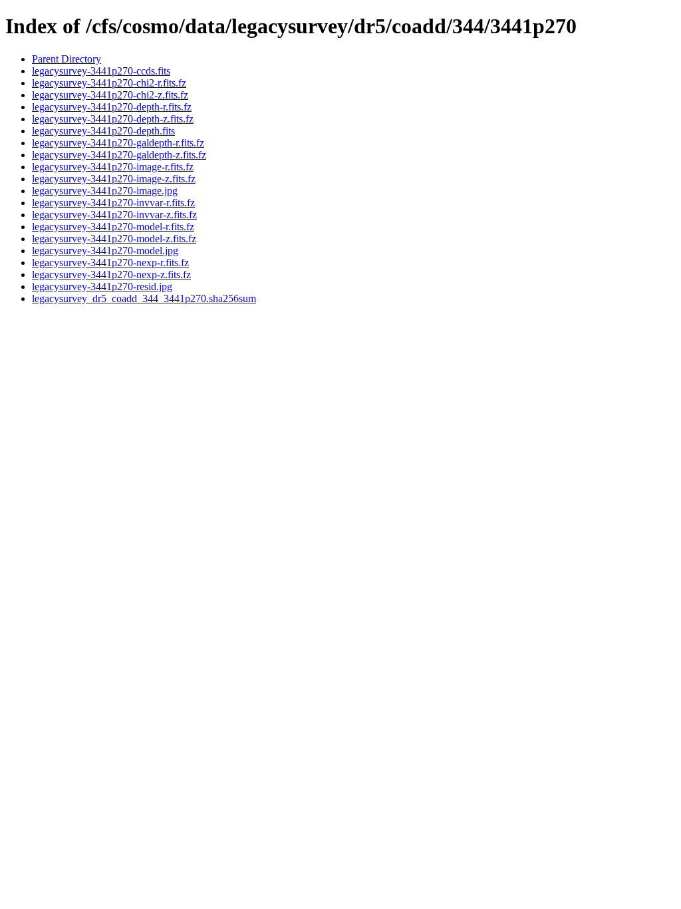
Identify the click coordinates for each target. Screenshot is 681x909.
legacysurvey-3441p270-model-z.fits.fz (114, 238)
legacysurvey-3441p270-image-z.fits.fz (114, 178)
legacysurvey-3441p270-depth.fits (103, 130)
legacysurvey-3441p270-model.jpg (105, 250)
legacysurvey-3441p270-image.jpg (105, 190)
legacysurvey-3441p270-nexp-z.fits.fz (111, 274)
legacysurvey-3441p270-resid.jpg (102, 286)
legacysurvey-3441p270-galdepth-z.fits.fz (119, 154)
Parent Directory (66, 59)
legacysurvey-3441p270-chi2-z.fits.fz (110, 94)
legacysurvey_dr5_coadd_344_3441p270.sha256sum (144, 298)
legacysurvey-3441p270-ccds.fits (101, 71)
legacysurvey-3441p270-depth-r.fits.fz (112, 106)
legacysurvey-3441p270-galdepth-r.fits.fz (118, 142)
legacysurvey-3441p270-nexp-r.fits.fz (110, 262)
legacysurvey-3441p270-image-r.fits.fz (113, 166)
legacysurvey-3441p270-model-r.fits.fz (113, 226)
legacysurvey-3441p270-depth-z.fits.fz (113, 118)
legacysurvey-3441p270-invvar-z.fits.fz (114, 214)
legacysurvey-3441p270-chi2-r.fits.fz (109, 83)
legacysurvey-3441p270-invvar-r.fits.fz (113, 202)
